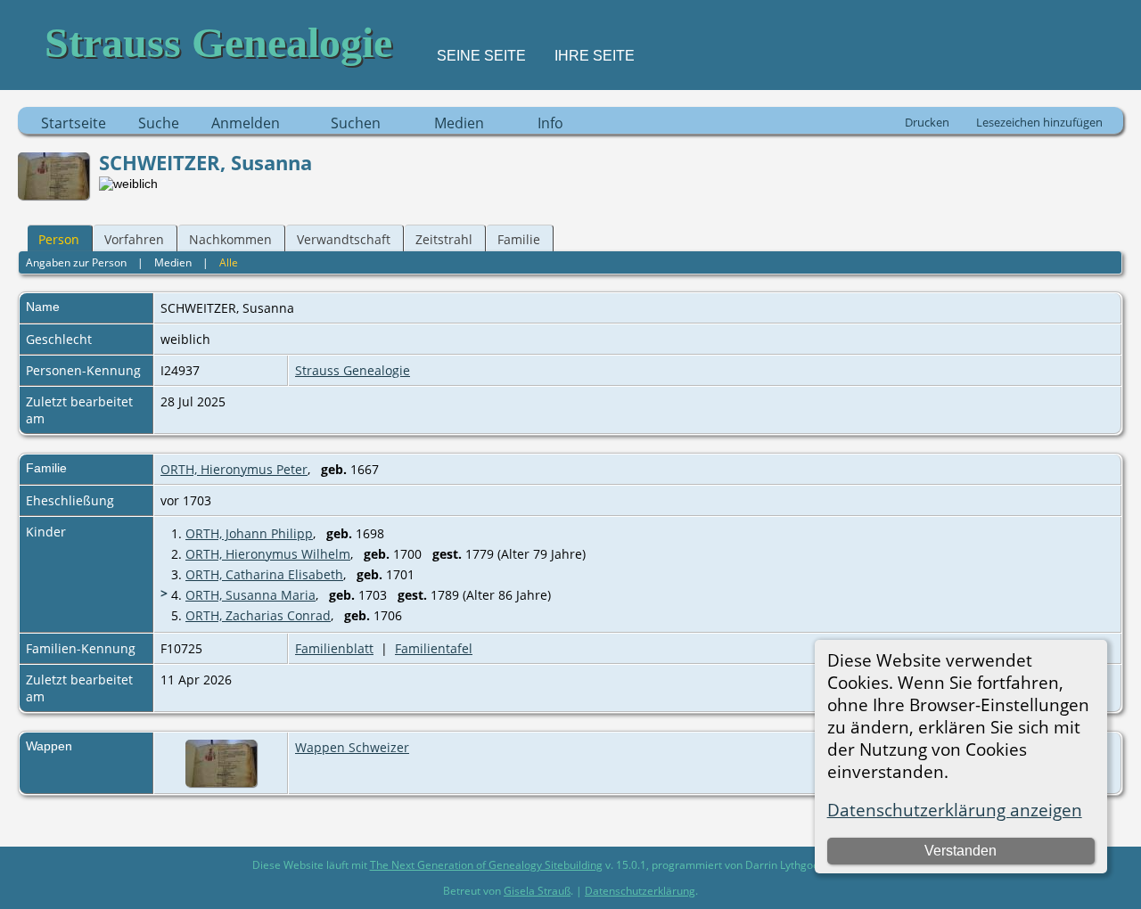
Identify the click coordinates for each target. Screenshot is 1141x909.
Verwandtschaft (343, 239)
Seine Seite (481, 55)
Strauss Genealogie (352, 370)
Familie (518, 239)
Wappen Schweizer (352, 747)
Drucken (927, 122)
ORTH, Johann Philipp (249, 533)
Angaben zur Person (76, 262)
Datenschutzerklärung (640, 890)
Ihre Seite (594, 55)
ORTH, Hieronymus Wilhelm (267, 553)
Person (58, 239)
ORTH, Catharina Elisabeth (264, 574)
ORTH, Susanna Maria (250, 594)
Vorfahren (134, 239)
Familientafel (433, 648)
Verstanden (960, 850)
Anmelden (245, 123)
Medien (459, 123)
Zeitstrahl (443, 239)
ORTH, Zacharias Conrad (258, 615)
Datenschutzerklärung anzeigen (954, 809)
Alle (228, 262)
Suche (158, 123)
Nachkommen (230, 239)
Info (550, 123)
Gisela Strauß (537, 890)
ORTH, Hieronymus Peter (234, 469)
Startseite (73, 123)
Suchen (356, 123)
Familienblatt (334, 648)
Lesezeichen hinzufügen (1039, 122)
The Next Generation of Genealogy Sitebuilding (486, 864)
